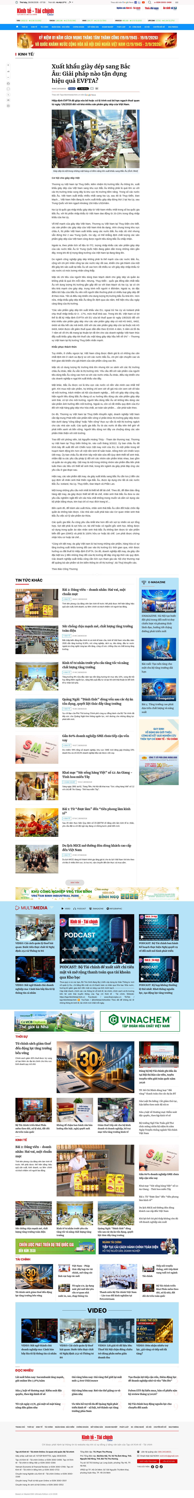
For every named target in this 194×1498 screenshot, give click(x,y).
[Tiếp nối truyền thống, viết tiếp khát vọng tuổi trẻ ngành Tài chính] (148, 1268)
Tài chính (44, 27)
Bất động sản (93, 27)
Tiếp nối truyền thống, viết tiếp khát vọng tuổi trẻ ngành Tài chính (160, 1270)
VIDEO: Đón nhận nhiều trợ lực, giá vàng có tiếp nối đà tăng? (152, 1349)
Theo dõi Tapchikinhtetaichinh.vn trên (68, 95)
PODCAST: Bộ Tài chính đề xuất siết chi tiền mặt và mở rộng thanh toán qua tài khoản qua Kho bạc (97, 972)
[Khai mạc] (36, 786)
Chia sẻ (72, 89)
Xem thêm (75, 883)
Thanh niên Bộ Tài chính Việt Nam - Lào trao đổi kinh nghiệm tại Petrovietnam (118, 1295)
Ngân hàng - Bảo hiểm (61, 27)
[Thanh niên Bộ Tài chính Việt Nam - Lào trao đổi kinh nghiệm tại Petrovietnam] (118, 1276)
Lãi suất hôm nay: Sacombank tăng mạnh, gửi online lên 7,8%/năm (39, 1379)
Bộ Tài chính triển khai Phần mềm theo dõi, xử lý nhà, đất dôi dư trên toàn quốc (32, 1128)
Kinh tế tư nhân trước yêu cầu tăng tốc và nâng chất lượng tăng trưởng (95, 665)
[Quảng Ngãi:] (36, 713)
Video (67, 908)
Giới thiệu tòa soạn (148, 1461)
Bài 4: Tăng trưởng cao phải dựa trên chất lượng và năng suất (158, 708)
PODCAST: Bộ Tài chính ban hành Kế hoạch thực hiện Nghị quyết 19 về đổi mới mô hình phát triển (158, 947)
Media (34, 907)
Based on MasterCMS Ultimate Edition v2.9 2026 (36, 1494)
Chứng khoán (78, 27)
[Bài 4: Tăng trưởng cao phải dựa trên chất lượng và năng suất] (159, 689)
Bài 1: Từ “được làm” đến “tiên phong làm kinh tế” (96, 811)
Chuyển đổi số (159, 27)
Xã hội (147, 27)
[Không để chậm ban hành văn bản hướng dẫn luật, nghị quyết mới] (75, 1110)
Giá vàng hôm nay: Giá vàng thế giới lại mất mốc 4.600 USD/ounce (97, 1379)
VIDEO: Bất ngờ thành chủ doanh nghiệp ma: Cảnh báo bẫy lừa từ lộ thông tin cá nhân (35, 989)
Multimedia (173, 27)
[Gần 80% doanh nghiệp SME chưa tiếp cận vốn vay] (36, 749)
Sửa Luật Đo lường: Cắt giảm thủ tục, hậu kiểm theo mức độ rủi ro (158, 1103)
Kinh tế (34, 27)
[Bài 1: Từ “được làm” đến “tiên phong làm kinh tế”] (36, 822)
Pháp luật (121, 27)
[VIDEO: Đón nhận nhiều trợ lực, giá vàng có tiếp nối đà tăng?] (154, 1331)
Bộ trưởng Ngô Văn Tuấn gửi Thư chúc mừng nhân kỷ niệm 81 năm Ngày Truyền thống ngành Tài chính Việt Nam (158, 1128)
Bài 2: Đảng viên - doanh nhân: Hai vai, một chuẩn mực (94, 592)
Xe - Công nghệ (135, 27)
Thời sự (25, 27)
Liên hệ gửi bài (169, 1461)
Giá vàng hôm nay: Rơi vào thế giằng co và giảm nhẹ (96, 1392)
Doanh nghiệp (107, 27)
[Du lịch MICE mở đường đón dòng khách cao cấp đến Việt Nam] (36, 859)
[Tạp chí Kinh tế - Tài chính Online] (35, 11)
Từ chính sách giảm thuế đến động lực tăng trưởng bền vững (33, 1048)
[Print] (96, 88)
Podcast (81, 908)
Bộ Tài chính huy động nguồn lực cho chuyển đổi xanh (150, 1405)
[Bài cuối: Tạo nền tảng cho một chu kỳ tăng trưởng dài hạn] (159, 649)
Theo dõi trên (116, 2)
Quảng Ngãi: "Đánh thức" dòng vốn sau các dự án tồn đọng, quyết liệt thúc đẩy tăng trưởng (97, 702)
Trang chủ (20, 1427)
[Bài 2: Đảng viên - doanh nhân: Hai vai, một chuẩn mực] (36, 603)
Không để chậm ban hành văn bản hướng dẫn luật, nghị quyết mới (75, 1127)
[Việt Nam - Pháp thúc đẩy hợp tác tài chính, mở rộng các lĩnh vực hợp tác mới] (64, 1268)
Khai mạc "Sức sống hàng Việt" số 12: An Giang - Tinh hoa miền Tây (97, 775)
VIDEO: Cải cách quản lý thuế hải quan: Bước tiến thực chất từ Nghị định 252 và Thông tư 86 (34, 947)
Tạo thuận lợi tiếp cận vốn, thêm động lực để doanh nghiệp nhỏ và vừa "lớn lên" (152, 1379)
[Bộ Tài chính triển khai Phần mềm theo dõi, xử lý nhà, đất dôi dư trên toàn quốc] (33, 1110)
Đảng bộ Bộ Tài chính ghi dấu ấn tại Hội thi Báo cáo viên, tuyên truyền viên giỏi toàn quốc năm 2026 (158, 1076)
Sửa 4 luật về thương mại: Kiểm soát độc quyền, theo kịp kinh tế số (158, 1114)
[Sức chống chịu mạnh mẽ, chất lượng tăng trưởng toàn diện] (36, 640)
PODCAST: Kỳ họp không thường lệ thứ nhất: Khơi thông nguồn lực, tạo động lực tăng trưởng (158, 989)
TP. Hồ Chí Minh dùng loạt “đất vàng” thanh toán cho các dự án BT (157, 1092)
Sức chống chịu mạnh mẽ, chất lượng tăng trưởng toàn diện (97, 628)
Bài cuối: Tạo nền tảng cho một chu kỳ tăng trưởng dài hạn (157, 667)
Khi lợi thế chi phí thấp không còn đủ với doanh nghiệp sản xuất (158, 1220)
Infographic (116, 908)
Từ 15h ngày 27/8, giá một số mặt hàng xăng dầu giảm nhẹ (38, 1405)
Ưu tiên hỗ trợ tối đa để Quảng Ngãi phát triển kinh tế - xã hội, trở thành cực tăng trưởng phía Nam (95, 1407)
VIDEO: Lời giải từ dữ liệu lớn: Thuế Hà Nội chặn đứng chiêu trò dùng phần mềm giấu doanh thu (115, 1351)
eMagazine (98, 908)
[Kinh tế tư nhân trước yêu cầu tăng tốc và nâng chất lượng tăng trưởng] (36, 676)
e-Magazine (156, 582)
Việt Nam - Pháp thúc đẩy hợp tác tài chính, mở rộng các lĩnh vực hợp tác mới (75, 1270)
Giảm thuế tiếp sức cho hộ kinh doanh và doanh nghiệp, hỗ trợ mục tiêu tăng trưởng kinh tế (114, 1128)
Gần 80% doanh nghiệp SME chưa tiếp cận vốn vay (95, 738)
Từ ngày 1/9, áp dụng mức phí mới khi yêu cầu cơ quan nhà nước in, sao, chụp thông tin (76, 1290)
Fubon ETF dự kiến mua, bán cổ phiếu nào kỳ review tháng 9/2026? (152, 1392)
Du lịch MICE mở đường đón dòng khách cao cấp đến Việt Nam (96, 848)
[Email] (8, 100)
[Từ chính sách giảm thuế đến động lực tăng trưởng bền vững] (95, 1067)
